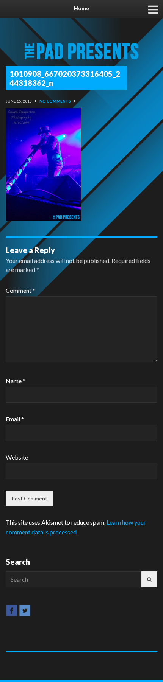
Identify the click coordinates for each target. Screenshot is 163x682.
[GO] (149, 579)
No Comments (55, 101)
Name (15, 380)
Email (15, 419)
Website (17, 457)
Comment (20, 290)
